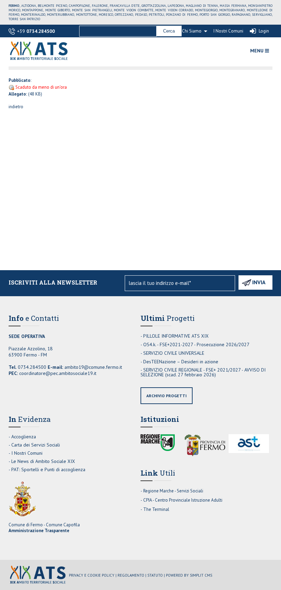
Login (264, 31)
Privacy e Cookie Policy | (93, 575)
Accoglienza (23, 437)
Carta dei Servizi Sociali (35, 445)
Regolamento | (132, 575)
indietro (16, 107)
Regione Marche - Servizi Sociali (173, 491)
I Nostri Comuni (228, 31)
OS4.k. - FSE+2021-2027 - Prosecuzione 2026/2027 (196, 344)
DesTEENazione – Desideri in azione (180, 362)
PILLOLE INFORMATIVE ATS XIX (176, 336)
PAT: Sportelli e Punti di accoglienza (48, 469)
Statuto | (156, 575)
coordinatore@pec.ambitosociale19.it (57, 373)
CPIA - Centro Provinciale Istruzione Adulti (182, 500)
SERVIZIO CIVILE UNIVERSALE (173, 353)
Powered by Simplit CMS (189, 575)
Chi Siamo (191, 31)
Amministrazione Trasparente (39, 530)
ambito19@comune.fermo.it (93, 367)
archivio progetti (166, 395)
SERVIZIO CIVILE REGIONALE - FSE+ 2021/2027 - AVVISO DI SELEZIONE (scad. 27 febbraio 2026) (203, 372)
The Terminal (156, 509)
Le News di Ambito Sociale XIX (43, 461)
